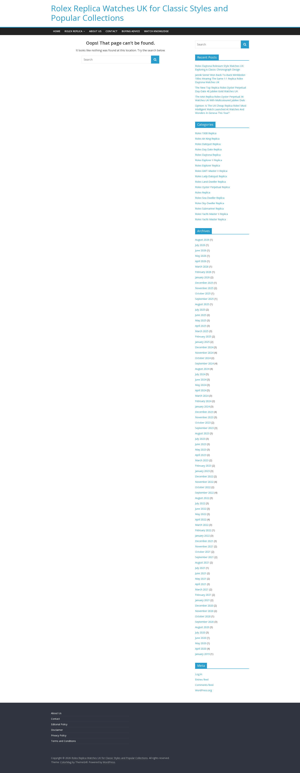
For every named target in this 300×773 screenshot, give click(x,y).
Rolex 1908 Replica (205, 133)
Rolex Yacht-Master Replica (210, 219)
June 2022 (200, 508)
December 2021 (204, 541)
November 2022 (204, 481)
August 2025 (202, 304)
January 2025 (202, 342)
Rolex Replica (73, 31)
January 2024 (202, 406)
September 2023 (204, 428)
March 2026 (202, 266)
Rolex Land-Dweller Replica (210, 181)
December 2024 (204, 347)
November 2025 (204, 288)
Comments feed (204, 685)
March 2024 (202, 395)
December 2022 (204, 476)
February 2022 (203, 530)
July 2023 (200, 438)
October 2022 (203, 487)
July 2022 (200, 503)
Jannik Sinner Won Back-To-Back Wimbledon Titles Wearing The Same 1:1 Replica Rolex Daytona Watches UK (220, 78)
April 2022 (200, 519)
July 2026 (200, 245)
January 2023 (202, 471)
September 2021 (204, 557)
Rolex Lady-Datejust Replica (211, 176)
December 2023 (204, 411)
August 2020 (202, 627)
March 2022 (202, 525)
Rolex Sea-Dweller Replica (209, 197)
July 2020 (200, 632)
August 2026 (202, 239)
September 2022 (204, 492)
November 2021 (204, 546)
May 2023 (200, 449)
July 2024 (200, 374)
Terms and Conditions (63, 741)
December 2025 (204, 282)
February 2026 (203, 272)
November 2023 (204, 417)
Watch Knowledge (156, 31)
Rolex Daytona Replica (207, 154)
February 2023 (203, 465)
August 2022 (202, 498)
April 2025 (200, 325)
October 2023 (203, 422)
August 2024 (202, 368)
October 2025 (203, 293)
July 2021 (200, 568)
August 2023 (202, 433)
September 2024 (204, 363)
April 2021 (200, 584)
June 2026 (200, 250)
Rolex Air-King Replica (207, 138)
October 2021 (203, 551)
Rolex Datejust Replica (207, 144)
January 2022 (202, 535)
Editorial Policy (59, 724)
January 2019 (202, 654)
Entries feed (202, 679)
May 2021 (200, 578)
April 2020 (200, 648)
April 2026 (200, 261)
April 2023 (200, 455)
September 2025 (204, 298)
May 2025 (200, 320)
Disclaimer (57, 730)
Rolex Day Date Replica (208, 149)
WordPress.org (203, 690)
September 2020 (204, 621)
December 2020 (204, 605)
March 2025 (202, 331)
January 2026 (202, 277)
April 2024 (200, 390)
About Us (95, 31)
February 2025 (203, 336)
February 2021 (203, 594)
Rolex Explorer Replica (207, 165)
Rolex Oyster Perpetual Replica (212, 187)
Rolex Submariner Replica (209, 208)
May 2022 (200, 514)
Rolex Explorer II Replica (208, 160)
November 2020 (204, 611)
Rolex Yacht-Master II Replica (211, 214)
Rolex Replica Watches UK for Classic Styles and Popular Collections (139, 13)
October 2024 (203, 358)
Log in (198, 674)
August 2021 (202, 562)
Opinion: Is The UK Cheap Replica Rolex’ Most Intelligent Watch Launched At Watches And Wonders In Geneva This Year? (220, 109)
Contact (112, 31)
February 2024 (203, 401)
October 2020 (203, 616)
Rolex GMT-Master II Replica (211, 171)
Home (56, 31)
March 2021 (202, 589)
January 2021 (202, 600)
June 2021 (200, 573)
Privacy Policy (58, 735)
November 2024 (204, 352)
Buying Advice (131, 31)
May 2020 (200, 643)
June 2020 (200, 638)
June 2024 (200, 379)
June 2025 (200, 315)
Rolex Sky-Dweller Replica (209, 203)
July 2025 (200, 309)
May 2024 (200, 385)
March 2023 (202, 460)
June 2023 (200, 444)
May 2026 (200, 255)
